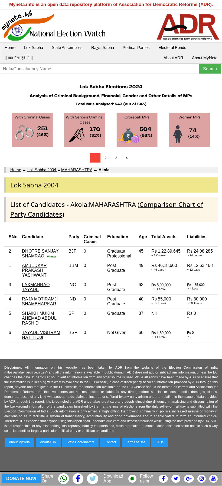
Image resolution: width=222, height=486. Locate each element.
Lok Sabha (33, 47)
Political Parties (136, 47)
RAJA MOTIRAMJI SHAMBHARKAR (40, 301)
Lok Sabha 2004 (42, 169)
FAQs (160, 442)
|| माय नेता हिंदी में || (19, 57)
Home (10, 47)
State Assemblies (67, 47)
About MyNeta (204, 57)
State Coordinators (80, 442)
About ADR (173, 57)
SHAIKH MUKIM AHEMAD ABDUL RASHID (39, 318)
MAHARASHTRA (76, 169)
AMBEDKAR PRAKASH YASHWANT (34, 270)
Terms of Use (135, 442)
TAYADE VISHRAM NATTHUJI (41, 335)
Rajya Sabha (102, 47)
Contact (110, 442)
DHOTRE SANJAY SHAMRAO (40, 253)
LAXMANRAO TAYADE (36, 287)
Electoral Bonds (172, 47)
